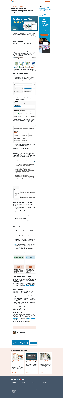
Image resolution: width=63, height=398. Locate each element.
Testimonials (13, 391)
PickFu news (32, 3)
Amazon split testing (34, 383)
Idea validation (34, 384)
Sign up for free (33, 342)
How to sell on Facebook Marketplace (31, 362)
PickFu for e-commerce (24, 383)
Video (35, 3)
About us (12, 383)
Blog (12, 3)
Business (27, 360)
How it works (13, 384)
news (21, 6)
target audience (21, 327)
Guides (19, 3)
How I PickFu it (23, 3)
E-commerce (12, 6)
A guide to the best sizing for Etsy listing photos (45, 362)
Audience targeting (34, 389)
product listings (23, 326)
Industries (15, 3)
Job (11, 389)
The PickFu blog (13, 392)
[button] (51, 3)
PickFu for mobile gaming (25, 384)
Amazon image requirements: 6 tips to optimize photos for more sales (17, 363)
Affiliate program (13, 390)
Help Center (43, 383)
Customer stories (28, 3)
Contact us (43, 384)
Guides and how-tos (17, 6)
